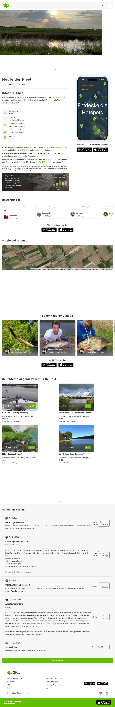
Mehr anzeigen (57, 660)
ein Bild (36, 150)
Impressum (11, 682)
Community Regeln (52, 682)
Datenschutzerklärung (14, 678)
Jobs (8, 688)
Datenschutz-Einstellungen (17, 693)
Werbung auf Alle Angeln (53, 678)
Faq (46, 688)
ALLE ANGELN (41, 162)
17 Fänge (25, 150)
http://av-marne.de (15, 139)
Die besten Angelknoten (53, 685)
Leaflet (32, 269)
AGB (8, 685)
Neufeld (58, 97)
